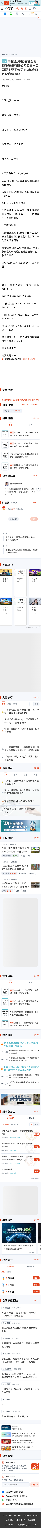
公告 (6, 54)
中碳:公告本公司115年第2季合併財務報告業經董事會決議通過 (20, 608)
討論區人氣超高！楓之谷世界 (6, 608)
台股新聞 (14, 862)
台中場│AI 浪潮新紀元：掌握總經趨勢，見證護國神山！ (24, 434)
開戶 (36, 1134)
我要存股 (34, 404)
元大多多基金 (6, 1169)
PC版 (5, 1515)
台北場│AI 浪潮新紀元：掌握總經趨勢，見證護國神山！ (24, 445)
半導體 (11, 1291)
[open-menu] (2, 9)
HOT (11, 433)
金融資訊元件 (20, 1520)
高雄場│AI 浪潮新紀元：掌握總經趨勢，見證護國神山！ (24, 466)
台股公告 (14, 54)
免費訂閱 (34, 1485)
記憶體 (11, 1277)
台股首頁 (25, 404)
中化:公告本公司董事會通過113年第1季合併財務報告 (22, 551)
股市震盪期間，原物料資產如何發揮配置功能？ (6, 580)
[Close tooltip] (34, 19)
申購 (36, 1146)
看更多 (35, 418)
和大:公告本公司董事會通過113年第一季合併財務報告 (21, 538)
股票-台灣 (13, 1150)
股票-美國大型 (14, 1137)
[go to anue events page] (30, 8)
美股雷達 (13, 844)
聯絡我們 (31, 1520)
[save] (29, 14)
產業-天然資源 (14, 1163)
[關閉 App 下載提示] (2, 3)
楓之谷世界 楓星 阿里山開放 (35, 580)
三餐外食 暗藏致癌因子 (35, 608)
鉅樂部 (28, 1515)
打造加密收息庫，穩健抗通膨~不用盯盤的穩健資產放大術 (24, 455)
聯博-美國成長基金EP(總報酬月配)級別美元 (17, 1132)
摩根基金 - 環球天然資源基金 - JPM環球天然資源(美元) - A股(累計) (16, 1158)
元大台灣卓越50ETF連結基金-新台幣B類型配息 (16, 1145)
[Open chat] (36, 13)
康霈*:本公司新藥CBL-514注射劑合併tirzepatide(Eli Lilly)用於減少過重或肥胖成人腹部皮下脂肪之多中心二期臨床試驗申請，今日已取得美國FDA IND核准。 (22, 580)
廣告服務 (9, 1520)
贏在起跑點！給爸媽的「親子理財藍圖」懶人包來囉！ (20, 400)
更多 (36, 704)
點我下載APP (29, 358)
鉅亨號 (20, 1515)
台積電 (11, 1284)
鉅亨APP (12, 1515)
